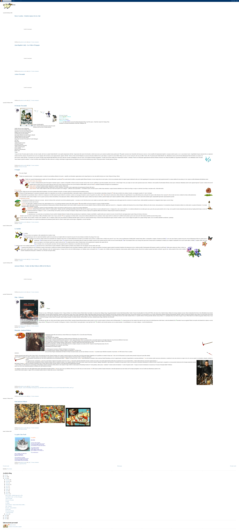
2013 (5, 475)
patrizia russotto (13, 524)
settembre (8, 484)
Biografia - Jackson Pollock (23, 330)
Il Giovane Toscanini (21, 106)
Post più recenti (6, 466)
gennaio (7, 514)
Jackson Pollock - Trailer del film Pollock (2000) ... (15, 504)
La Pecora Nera (9, 4)
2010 (5, 478)
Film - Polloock (19, 297)
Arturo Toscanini (20, 74)
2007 (5, 518)
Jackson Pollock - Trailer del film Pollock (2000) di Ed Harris (33, 266)
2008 (5, 517)
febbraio (7, 493)
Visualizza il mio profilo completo (15, 526)
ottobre (7, 483)
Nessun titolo (8, 509)
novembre (8, 481)
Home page (119, 466)
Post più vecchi (233, 466)
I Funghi (17, 170)
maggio (7, 489)
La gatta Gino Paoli (20, 434)
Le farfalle (18, 229)
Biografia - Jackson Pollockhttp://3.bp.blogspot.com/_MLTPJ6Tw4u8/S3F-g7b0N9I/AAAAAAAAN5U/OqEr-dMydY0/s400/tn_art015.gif (46, 387)
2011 (5, 476)
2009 (5, 515)
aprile (7, 490)
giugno (7, 487)
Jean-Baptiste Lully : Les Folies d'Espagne (27, 45)
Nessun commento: (35, 42)
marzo (7, 492)
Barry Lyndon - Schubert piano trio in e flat (27, 16)
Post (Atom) (9, 468)
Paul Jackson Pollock (21, 401)
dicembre (8, 479)
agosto (7, 486)
